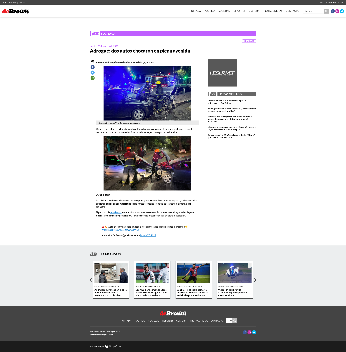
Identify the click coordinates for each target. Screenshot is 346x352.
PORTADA (195, 10)
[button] (249, 41)
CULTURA (254, 10)
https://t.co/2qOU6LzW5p (125, 229)
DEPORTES (239, 10)
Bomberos (116, 212)
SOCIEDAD (224, 10)
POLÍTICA (209, 10)
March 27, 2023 (148, 235)
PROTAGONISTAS (272, 10)
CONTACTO (292, 10)
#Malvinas (107, 229)
